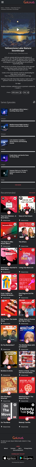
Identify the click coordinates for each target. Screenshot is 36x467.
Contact (13, 448)
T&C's (19, 448)
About (6, 448)
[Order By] (34, 102)
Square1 (22, 462)
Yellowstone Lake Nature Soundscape (10, 9)
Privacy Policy (28, 448)
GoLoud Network (18, 450)
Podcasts (7, 7)
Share (25, 92)
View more (18, 184)
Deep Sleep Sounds (15, 7)
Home (2, 7)
